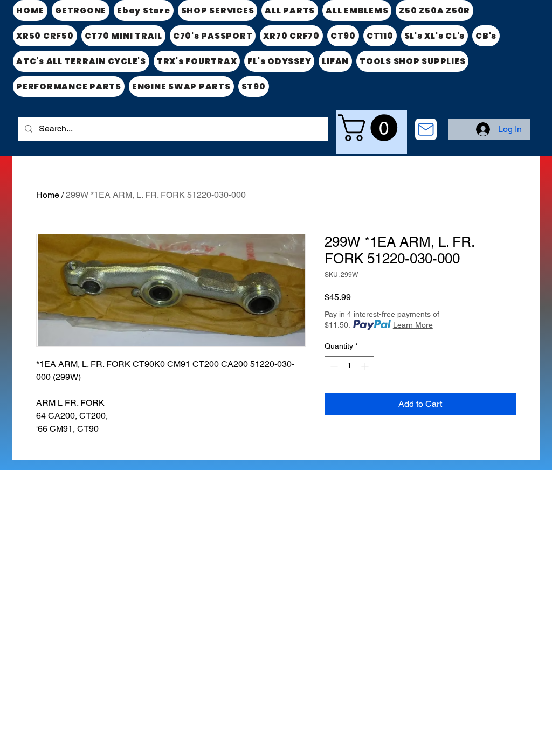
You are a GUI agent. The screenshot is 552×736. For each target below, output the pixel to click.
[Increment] (365, 366)
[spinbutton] (349, 366)
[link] (371, 127)
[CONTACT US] (426, 129)
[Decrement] (333, 366)
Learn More (413, 325)
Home (47, 195)
